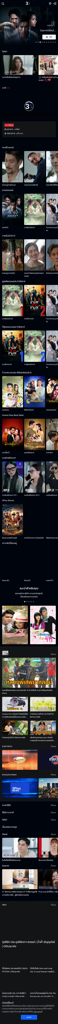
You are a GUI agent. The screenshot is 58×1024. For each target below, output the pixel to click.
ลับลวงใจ (27, 580)
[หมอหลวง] (12, 392)
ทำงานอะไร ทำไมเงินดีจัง (10, 908)
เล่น (52, 37)
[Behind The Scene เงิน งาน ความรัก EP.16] (19, 927)
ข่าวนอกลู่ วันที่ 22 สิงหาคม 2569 (13, 737)
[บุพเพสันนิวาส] (34, 434)
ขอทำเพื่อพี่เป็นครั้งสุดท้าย (11, 77)
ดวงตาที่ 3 (49, 580)
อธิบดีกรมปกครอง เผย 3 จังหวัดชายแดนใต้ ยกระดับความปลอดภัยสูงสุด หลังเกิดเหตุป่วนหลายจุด (42, 739)
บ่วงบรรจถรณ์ (51, 410)
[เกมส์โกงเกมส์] (34, 300)
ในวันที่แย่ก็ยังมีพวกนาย (11, 970)
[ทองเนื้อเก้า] (12, 434)
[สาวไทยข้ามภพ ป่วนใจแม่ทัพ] (34, 519)
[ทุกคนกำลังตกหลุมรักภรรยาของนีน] (34, 255)
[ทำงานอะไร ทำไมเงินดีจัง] (19, 896)
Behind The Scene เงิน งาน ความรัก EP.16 (17, 939)
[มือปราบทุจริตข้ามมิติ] (12, 519)
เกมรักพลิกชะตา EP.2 (31, 495)
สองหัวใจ (5, 227)
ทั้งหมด (53, 654)
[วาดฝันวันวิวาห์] (34, 209)
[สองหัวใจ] (12, 209)
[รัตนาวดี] (15, 625)
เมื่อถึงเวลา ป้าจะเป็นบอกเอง (48, 908)
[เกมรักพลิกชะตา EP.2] (34, 477)
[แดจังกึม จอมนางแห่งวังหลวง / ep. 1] (34, 863)
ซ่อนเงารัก (5, 580)
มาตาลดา (49, 452)
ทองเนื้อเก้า (6, 452)
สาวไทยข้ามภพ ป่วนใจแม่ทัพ (34, 538)
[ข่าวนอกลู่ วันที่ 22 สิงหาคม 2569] (15, 728)
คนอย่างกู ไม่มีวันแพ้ (31, 185)
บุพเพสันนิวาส (29, 452)
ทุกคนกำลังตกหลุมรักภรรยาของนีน (34, 275)
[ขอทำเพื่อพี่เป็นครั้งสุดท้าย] (19, 65)
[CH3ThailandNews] (19, 788)
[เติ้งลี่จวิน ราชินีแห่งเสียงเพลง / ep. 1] (12, 863)
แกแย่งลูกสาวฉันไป (8, 273)
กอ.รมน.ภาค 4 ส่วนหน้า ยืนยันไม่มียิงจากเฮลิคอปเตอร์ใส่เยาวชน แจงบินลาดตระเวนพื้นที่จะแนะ (15, 715)
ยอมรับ (29, 1017)
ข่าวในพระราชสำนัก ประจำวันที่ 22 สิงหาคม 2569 (42, 715)
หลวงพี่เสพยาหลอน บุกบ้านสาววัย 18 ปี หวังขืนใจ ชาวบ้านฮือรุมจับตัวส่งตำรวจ (27, 692)
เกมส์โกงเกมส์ (29, 318)
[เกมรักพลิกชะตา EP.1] (12, 477)
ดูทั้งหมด (19, 133)
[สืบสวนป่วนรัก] (43, 625)
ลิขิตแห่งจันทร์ (29, 410)
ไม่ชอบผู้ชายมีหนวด (9, 185)
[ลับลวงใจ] (34, 562)
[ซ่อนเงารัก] (12, 562)
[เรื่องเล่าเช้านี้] (19, 760)
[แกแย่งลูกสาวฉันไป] (12, 255)
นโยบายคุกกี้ (38, 1011)
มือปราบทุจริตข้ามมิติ (9, 538)
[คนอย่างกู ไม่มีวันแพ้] (34, 166)
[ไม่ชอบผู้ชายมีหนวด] (12, 166)
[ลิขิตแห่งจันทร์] (34, 392)
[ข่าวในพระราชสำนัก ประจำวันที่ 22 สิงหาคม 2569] (43, 704)
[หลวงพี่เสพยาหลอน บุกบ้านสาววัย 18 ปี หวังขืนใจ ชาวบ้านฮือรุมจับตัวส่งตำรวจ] (29, 673)
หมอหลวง (5, 410)
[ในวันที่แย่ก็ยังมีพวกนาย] (19, 958)
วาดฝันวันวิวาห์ (29, 227)
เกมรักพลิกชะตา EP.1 (9, 495)
